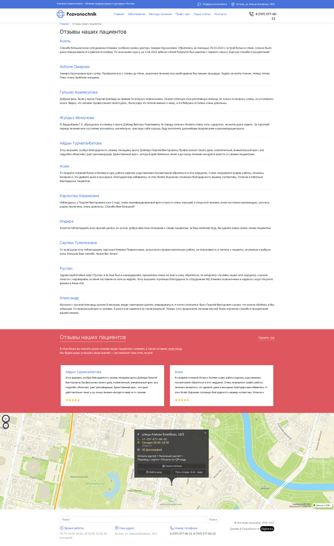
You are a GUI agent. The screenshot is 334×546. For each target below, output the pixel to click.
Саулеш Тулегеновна (78, 242)
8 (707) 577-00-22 (181, 533)
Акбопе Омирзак (75, 66)
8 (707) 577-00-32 (204, 533)
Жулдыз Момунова (77, 117)
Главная (118, 14)
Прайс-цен (183, 14)
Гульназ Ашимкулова (78, 92)
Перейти (263, 337)
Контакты (220, 14)
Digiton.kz (267, 528)
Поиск (213, 519)
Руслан (66, 268)
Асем (64, 166)
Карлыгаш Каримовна (79, 195)
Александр (69, 298)
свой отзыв (175, 348)
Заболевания (136, 14)
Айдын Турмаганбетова (80, 143)
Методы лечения (160, 14)
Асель (65, 41)
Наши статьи (202, 14)
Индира (66, 221)
